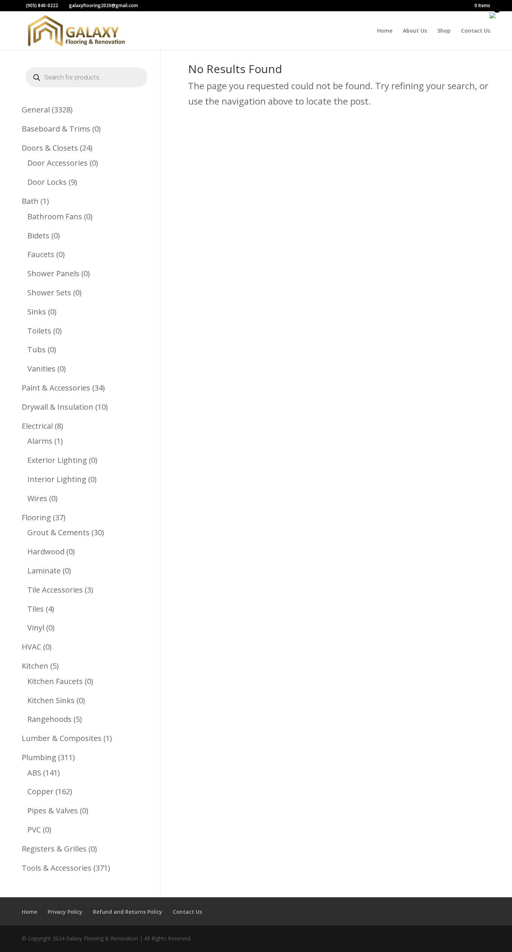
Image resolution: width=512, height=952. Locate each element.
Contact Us (475, 31)
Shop (444, 31)
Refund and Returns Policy (127, 911)
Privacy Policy (65, 911)
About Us (415, 31)
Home (384, 31)
